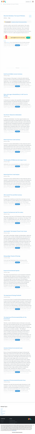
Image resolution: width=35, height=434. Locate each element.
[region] (17, 429)
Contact (2, 421)
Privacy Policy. (14, 430)
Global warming (3, 413)
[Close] (34, 425)
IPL (1, 4)
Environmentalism (3, 411)
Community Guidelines (13, 421)
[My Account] (33, 1)
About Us (2, 420)
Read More (17, 86)
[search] (31, 2)
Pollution (2, 408)
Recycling (2, 414)
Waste (1, 412)
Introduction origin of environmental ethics (19, 22)
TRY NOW (28, 37)
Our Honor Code (12, 423)
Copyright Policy (12, 420)
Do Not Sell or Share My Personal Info (17, 432)
